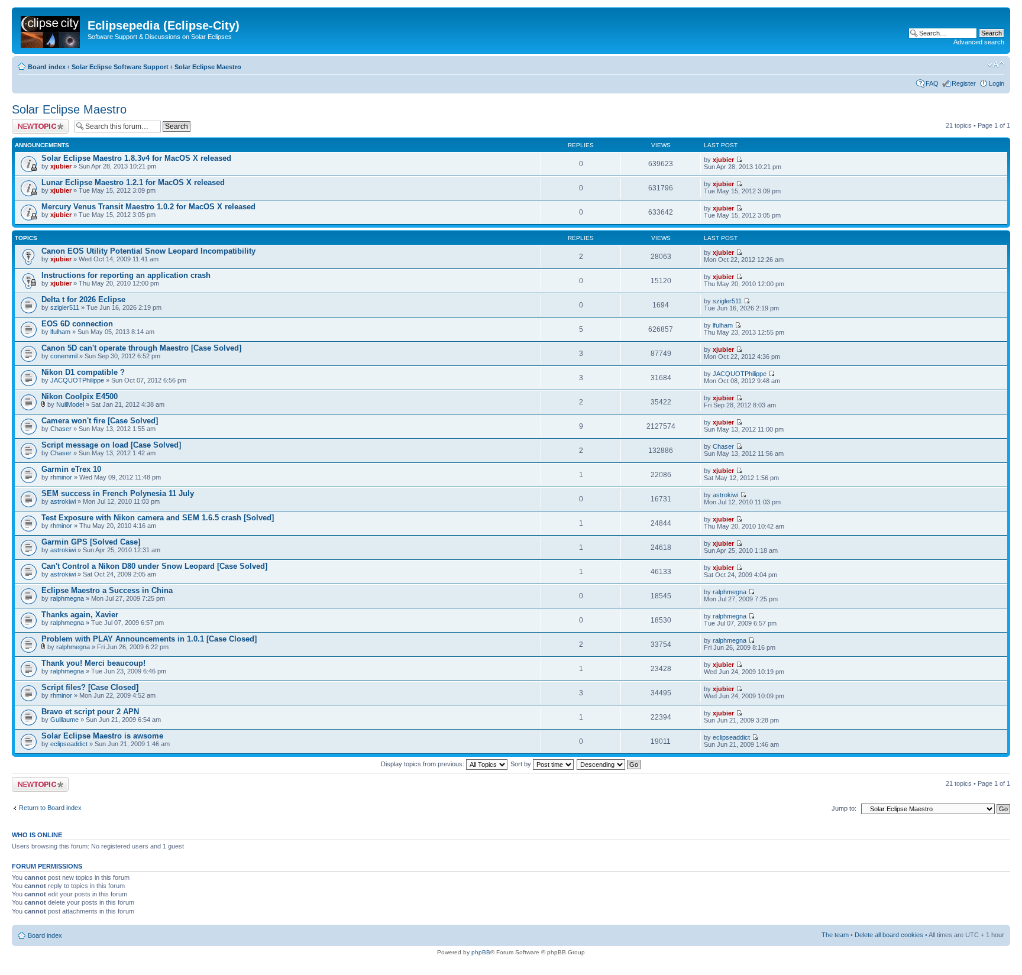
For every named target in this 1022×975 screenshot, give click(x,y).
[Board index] (51, 29)
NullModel (70, 404)
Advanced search (978, 42)
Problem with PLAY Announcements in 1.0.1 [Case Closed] (149, 638)
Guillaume (64, 719)
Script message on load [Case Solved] (111, 444)
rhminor (61, 477)
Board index (47, 66)
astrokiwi (63, 501)
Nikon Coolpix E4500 (79, 396)
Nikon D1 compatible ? (83, 372)
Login (996, 83)
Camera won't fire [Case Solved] (99, 420)
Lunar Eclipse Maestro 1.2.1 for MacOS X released (133, 182)
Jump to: (844, 808)
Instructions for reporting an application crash (126, 275)
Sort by (521, 763)
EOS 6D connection (77, 323)
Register (964, 83)
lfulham (60, 331)
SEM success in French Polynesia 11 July (117, 493)
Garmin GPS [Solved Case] (90, 541)
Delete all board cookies (889, 934)
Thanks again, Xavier (79, 614)
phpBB (480, 952)
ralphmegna (67, 598)
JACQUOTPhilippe (77, 380)
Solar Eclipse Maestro (207, 66)
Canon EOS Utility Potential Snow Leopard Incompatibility (148, 251)
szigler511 (64, 307)
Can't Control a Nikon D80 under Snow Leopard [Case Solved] (154, 566)
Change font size (995, 64)
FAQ (932, 83)
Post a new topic (35, 122)
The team (835, 934)
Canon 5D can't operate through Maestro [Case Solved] (141, 348)
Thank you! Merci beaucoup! (93, 663)
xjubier (61, 166)
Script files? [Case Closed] (89, 687)
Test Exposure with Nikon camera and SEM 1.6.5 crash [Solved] (157, 517)
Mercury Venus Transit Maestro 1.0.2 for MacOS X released (148, 206)
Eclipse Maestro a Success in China (107, 590)
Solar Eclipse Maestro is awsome (102, 735)
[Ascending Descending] (609, 763)
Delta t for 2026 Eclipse (83, 299)
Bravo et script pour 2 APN (90, 711)
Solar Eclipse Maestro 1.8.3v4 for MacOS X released (136, 158)
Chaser (61, 428)
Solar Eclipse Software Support (120, 66)
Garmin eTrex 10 (71, 469)
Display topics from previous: (423, 763)
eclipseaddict (69, 743)
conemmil (63, 355)
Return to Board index (50, 807)
